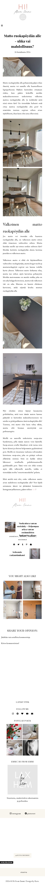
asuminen (13, 536)
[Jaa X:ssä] (18, 544)
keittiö (23, 536)
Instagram (16, 813)
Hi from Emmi (18, 881)
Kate (37, 881)
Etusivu (24, 872)
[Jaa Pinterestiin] (26, 544)
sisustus (31, 536)
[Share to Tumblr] (22, 544)
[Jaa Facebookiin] (14, 544)
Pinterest (31, 813)
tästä (34, 489)
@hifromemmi (22, 855)
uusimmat (22, 539)
